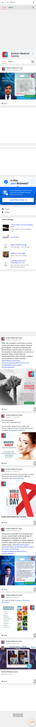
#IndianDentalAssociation (24, 547)
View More (18, 715)
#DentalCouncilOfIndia (10, 549)
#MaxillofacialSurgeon (20, 545)
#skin (19, 422)
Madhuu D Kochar (16, 253)
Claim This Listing (16, 200)
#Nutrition (26, 600)
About (10, 7)
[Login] (33, 3)
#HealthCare (20, 430)
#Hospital (12, 430)
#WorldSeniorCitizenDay (11, 361)
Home (4, 7)
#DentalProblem (8, 547)
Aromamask (14, 237)
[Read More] (35, 409)
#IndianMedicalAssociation (12, 365)
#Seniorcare (24, 363)
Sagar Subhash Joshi (17, 245)
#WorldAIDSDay (18, 478)
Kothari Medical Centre (15, 68)
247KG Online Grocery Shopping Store (21, 226)
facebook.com (8, 674)
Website (7, 209)
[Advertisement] (18, 29)
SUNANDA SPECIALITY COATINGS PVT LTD (18, 262)
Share (5, 103)
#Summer (18, 600)
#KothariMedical (8, 367)
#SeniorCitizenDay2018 (10, 363)
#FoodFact (5, 602)
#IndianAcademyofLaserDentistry (14, 551)
